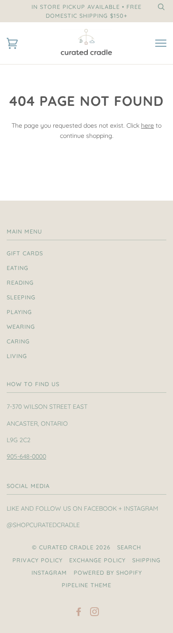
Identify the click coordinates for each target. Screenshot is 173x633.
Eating (17, 267)
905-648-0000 (26, 456)
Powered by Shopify (108, 572)
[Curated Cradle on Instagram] (94, 613)
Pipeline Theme (86, 585)
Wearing (21, 326)
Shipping (146, 560)
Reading (20, 282)
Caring (18, 341)
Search (129, 547)
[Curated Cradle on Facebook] (78, 613)
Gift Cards (25, 253)
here (147, 125)
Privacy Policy (37, 560)
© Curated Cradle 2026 (71, 547)
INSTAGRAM (49, 572)
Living (17, 355)
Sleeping (21, 297)
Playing (19, 311)
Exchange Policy (97, 560)
